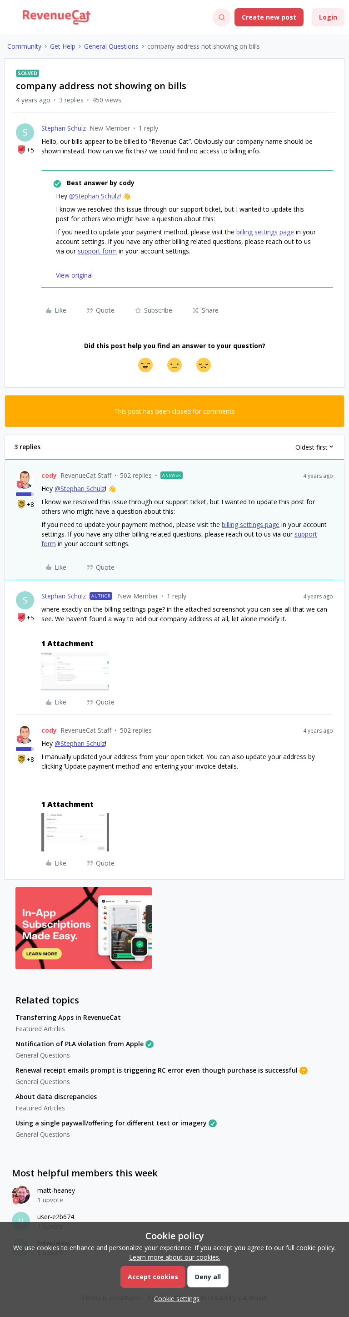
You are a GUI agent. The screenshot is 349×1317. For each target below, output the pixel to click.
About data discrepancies (56, 1096)
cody (49, 475)
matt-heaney (56, 1190)
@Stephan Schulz (94, 196)
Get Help (62, 46)
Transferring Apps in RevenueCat (68, 1017)
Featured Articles (40, 1028)
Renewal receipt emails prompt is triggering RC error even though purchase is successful (156, 1070)
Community (24, 46)
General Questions (111, 46)
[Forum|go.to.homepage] (56, 17)
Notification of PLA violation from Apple (79, 1043)
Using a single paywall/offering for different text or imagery (111, 1123)
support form (97, 251)
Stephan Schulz (63, 128)
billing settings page (265, 232)
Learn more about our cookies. (174, 1257)
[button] (10, 19)
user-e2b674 (55, 1216)
